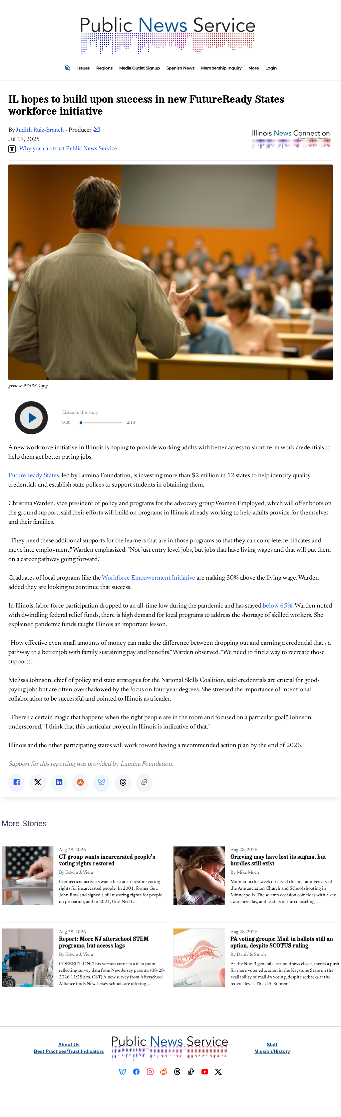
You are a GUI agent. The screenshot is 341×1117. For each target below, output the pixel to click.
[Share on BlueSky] (102, 782)
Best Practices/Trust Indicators (69, 1051)
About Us (69, 1044)
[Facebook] (136, 1071)
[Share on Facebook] (16, 782)
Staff (272, 1044)
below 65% (277, 606)
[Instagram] (150, 1071)
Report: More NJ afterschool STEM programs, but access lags (104, 942)
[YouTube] (204, 1071)
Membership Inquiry (221, 67)
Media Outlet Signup (139, 67)
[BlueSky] (123, 1071)
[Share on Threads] (123, 782)
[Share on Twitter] (38, 782)
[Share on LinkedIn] (59, 782)
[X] (218, 1071)
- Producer (54, 130)
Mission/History (272, 1051)
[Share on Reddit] (80, 782)
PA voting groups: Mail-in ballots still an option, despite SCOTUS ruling (281, 942)
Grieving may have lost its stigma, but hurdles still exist (278, 860)
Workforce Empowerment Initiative (148, 578)
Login (271, 67)
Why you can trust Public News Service (66, 149)
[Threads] (177, 1071)
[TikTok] (191, 1071)
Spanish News (180, 67)
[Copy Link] (144, 782)
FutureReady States (33, 476)
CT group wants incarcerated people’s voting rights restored (107, 860)
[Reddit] (164, 1071)
